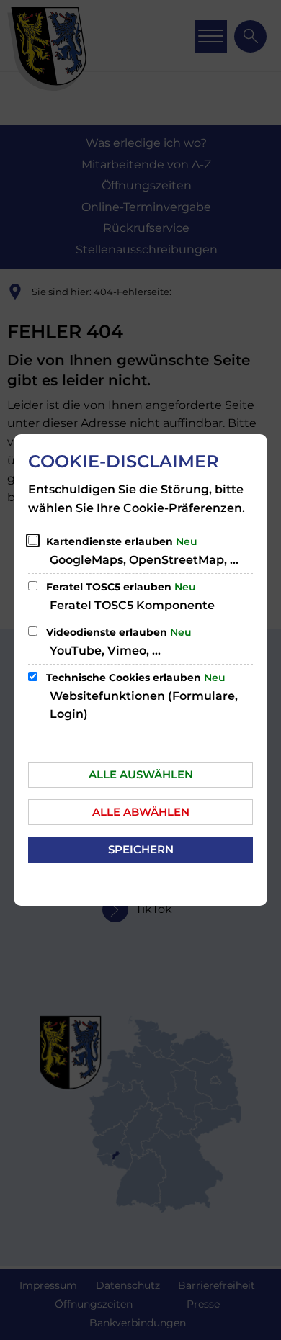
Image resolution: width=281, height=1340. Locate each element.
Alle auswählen (141, 774)
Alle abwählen (140, 812)
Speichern (141, 849)
